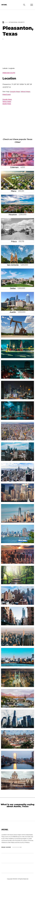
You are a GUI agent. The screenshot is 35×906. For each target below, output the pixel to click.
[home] (5, 5)
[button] (32, 5)
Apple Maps (7, 104)
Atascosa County (9, 73)
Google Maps (15, 91)
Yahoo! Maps (25, 91)
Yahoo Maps (7, 101)
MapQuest (7, 94)
